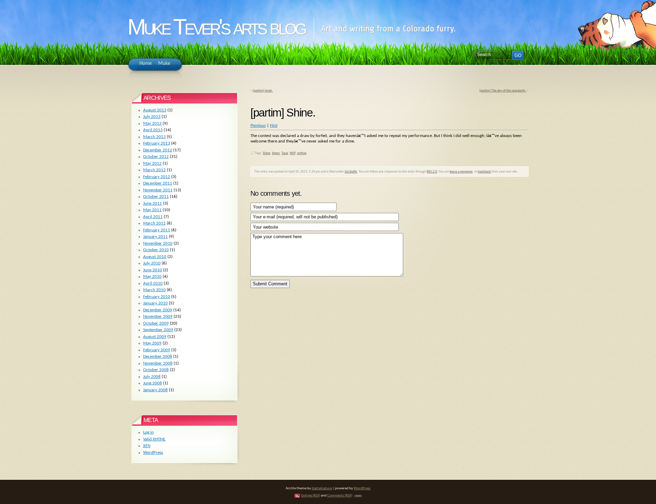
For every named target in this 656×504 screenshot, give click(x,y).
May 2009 (152, 343)
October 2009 (156, 323)
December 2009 (157, 310)
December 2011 (157, 183)
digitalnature (322, 488)
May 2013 (152, 123)
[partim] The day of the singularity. (502, 91)
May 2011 (152, 210)
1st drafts (350, 172)
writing (301, 153)
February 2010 (156, 297)
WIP (292, 153)
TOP (358, 496)
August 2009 (154, 337)
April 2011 (153, 217)
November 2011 (158, 190)
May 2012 (152, 163)
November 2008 (158, 363)
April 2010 (153, 283)
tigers (276, 153)
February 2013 (156, 143)
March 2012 (154, 170)
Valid (154, 439)
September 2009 (158, 330)
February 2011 (156, 230)
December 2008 (157, 356)
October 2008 (156, 370)
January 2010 (155, 303)
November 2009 (158, 316)
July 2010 (152, 263)
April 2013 (153, 130)
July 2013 (152, 116)
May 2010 (152, 276)
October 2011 (156, 196)
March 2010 (154, 290)
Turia (285, 153)
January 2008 (155, 390)
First (273, 125)
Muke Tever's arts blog (216, 26)
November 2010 (158, 243)
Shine (266, 153)
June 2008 (152, 383)
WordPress (153, 452)
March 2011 (154, 223)
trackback (484, 172)
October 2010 (156, 250)
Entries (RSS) (310, 496)
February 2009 (156, 350)
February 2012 (156, 177)
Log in (148, 432)
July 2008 (152, 376)
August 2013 (154, 110)
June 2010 (152, 270)
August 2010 (154, 257)
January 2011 (155, 236)
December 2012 (157, 150)
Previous (258, 125)
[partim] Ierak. (263, 91)
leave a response (461, 172)
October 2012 (156, 156)
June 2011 (152, 203)
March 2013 (154, 137)
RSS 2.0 (432, 172)
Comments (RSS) (339, 496)
